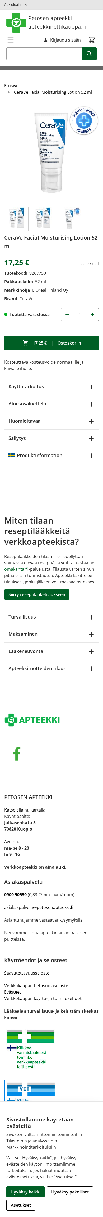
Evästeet (12, 992)
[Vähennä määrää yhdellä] (67, 314)
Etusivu (11, 86)
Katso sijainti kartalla (24, 810)
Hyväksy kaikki (25, 1192)
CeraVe (26, 298)
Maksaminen (23, 634)
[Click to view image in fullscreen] (51, 153)
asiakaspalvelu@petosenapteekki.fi (38, 907)
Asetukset (21, 1205)
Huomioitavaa (24, 421)
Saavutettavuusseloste (26, 973)
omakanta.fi (16, 569)
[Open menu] (10, 40)
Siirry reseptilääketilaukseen (36, 594)
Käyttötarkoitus (26, 386)
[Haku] (89, 53)
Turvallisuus (22, 617)
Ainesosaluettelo (27, 403)
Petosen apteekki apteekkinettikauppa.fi (57, 22)
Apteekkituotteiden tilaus (37, 668)
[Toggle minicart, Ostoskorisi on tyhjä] (92, 40)
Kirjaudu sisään (65, 40)
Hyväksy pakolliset (70, 1192)
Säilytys (17, 438)
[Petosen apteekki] (51, 720)
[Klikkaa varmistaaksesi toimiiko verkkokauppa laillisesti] (51, 1049)
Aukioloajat (13, 4)
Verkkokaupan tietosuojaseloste (36, 986)
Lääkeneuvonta (25, 651)
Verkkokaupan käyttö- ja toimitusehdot (43, 998)
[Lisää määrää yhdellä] (92, 314)
